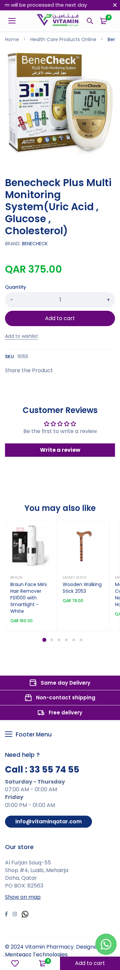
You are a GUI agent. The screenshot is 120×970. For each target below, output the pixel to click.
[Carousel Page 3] (58, 639)
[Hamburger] (14, 21)
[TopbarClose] (115, 5)
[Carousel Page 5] (73, 639)
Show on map (23, 897)
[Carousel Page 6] (80, 639)
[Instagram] (14, 915)
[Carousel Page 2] (51, 639)
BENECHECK (35, 243)
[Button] (90, 21)
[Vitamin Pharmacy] (58, 21)
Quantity (15, 287)
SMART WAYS (75, 577)
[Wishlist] (15, 963)
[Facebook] (6, 915)
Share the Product (29, 370)
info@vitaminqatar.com (48, 821)
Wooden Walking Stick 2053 (82, 587)
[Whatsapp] (25, 915)
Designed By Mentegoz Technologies (56, 950)
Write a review (60, 450)
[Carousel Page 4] (66, 639)
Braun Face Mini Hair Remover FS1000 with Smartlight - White (28, 598)
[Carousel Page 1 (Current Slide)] (44, 640)
